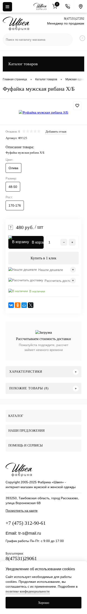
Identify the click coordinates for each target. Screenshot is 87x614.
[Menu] (7, 6)
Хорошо (43, 603)
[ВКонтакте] (11, 305)
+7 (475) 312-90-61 (26, 523)
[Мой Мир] (24, 305)
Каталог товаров (23, 64)
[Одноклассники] (17, 305)
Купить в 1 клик (43, 258)
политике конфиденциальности (28, 591)
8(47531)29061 (21, 558)
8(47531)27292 (74, 18)
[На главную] (40, 6)
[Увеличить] (43, 112)
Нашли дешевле (50, 270)
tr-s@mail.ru (29, 533)
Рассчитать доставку (60, 280)
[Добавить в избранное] (77, 106)
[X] (30, 305)
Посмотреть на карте (22, 510)
